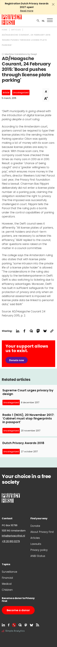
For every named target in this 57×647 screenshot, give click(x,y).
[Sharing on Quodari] (31, 331)
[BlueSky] (31, 624)
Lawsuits (35, 544)
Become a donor (18, 610)
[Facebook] (8, 624)
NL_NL (43, 21)
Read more (26, 10)
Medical (7, 584)
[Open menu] (50, 20)
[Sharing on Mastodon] (38, 331)
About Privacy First (42, 532)
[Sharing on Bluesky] (44, 331)
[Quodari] (20, 624)
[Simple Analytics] (13, 630)
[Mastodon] (26, 624)
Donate (35, 526)
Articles (35, 538)
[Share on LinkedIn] (17, 331)
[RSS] (37, 624)
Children (7, 590)
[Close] (53, 4)
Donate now (16, 360)
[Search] (38, 20)
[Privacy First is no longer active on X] (14, 624)
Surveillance (9, 572)
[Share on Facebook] (24, 331)
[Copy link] (51, 331)
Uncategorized (21, 92)
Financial (7, 578)
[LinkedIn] (3, 624)
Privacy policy (39, 550)
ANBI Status (37, 556)
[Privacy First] (12, 19)
